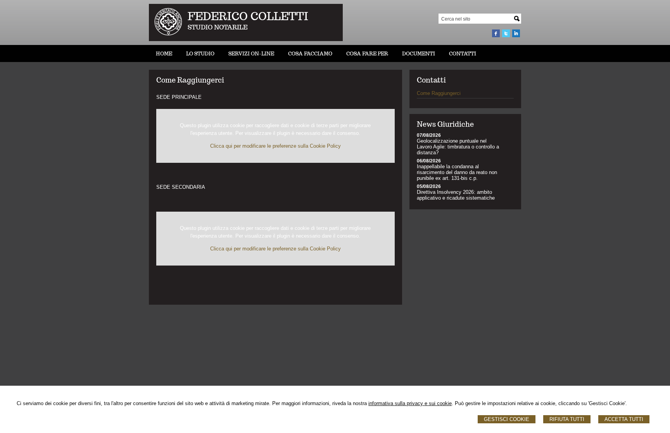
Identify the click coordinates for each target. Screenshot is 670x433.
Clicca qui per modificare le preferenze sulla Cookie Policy (275, 146)
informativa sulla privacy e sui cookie (410, 403)
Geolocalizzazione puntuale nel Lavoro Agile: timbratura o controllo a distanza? (458, 146)
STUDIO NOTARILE (218, 27)
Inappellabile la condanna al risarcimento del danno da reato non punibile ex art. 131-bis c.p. (457, 172)
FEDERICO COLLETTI (248, 16)
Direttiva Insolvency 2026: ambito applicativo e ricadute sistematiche (456, 195)
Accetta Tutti (623, 419)
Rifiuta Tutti (566, 419)
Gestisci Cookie (506, 419)
